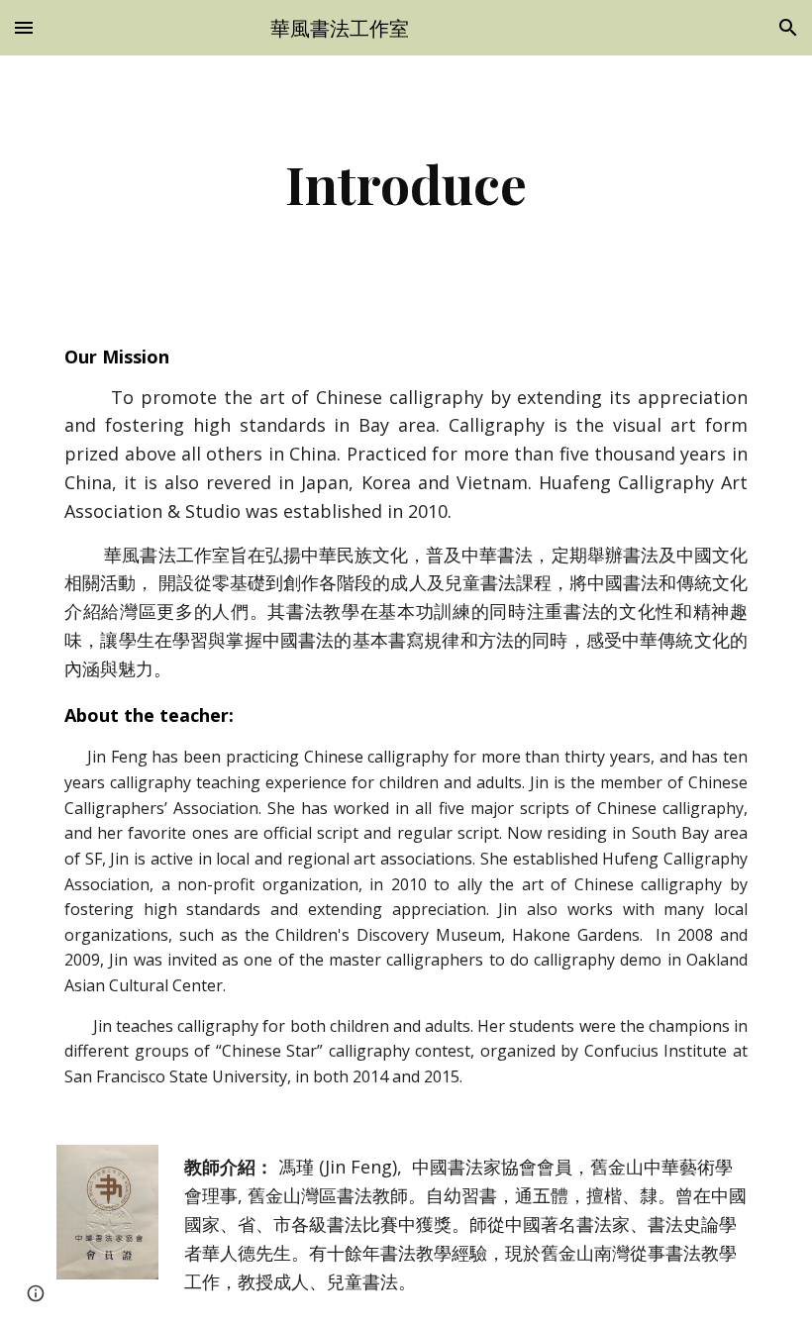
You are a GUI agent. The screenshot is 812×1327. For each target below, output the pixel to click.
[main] (406, 184)
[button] (24, 27)
